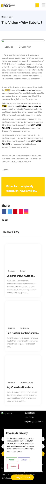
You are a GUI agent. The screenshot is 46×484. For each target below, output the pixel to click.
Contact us (29, 417)
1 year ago (8, 46)
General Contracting (26, 382)
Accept (11, 460)
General (22, 271)
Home (3, 17)
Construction (25, 46)
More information (14, 451)
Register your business (34, 421)
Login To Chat (23, 477)
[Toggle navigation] (43, 5)
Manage (24, 460)
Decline (13, 467)
